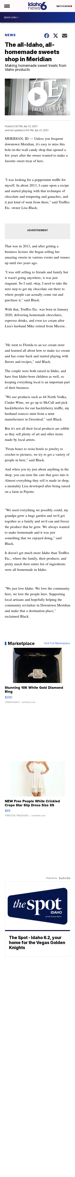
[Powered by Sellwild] (64, 878)
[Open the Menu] (6, 6)
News (10, 35)
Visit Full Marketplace (57, 643)
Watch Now (63, 6)
